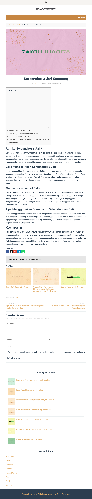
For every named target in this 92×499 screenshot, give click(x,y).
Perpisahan (10, 477)
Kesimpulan (13, 142)
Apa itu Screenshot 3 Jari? (19, 130)
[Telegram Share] (19, 251)
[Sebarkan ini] (7, 251)
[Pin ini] (15, 251)
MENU (82, 17)
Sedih (8, 481)
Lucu (8, 460)
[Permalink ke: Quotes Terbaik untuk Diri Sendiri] (73, 276)
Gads (16, 297)
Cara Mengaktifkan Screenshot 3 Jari (23, 133)
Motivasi (9, 464)
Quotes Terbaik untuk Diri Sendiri (72, 287)
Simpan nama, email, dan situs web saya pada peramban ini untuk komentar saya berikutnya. (47, 352)
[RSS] (46, 2)
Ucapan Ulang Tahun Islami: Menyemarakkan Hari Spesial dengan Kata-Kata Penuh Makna (45, 289)
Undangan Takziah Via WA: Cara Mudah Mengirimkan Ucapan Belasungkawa (69, 305)
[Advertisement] (28, 109)
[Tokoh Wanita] (46, 8)
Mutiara (9, 468)
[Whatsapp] (23, 251)
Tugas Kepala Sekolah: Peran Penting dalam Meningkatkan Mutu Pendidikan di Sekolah (25, 305)
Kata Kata (10, 456)
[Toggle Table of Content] (46, 127)
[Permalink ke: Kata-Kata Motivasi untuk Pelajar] (18, 276)
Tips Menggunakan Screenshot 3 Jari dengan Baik (29, 139)
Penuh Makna (11, 472)
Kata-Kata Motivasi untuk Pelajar (17, 287)
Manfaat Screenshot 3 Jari (19, 136)
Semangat (10, 485)
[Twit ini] (11, 251)
